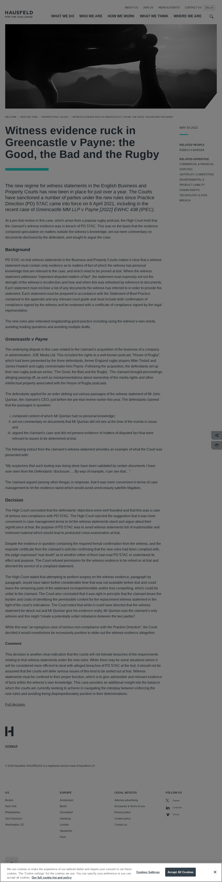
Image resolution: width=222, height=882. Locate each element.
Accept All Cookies (180, 872)
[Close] (215, 872)
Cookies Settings (148, 872)
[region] (111, 872)
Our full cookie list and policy (52, 877)
